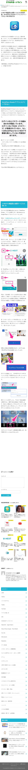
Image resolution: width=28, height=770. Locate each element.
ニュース (3, 705)
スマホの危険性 (5, 709)
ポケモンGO (4, 669)
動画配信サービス (5, 673)
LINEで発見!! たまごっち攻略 (8, 665)
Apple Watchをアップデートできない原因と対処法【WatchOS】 (17, 746)
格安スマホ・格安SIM (6, 701)
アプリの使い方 (5, 612)
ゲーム (3, 657)
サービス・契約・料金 (6, 689)
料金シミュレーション (6, 697)
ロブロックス (4, 661)
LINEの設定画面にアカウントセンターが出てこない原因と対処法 (17, 753)
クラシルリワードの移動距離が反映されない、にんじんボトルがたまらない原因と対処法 (17, 725)
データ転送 (4, 645)
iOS (2, 616)
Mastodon (3, 641)
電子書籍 (3, 677)
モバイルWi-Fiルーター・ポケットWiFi (10, 653)
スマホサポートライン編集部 (13, 573)
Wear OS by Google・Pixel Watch (9, 628)
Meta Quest (4, 636)
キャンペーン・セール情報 (7, 685)
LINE (2, 592)
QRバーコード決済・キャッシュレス (10, 693)
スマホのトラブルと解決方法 (8, 681)
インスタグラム (5, 600)
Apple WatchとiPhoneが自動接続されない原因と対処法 (17, 739)
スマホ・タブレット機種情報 (8, 649)
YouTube (3, 608)
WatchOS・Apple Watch (7, 624)
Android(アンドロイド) (6, 620)
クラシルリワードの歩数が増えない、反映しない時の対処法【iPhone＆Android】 (17, 733)
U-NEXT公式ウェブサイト (11, 218)
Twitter (3, 604)
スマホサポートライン (13, 768)
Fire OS (3, 633)
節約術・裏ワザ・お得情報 (7, 713)
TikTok (3, 596)
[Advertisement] (14, 83)
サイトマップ (14, 765)
